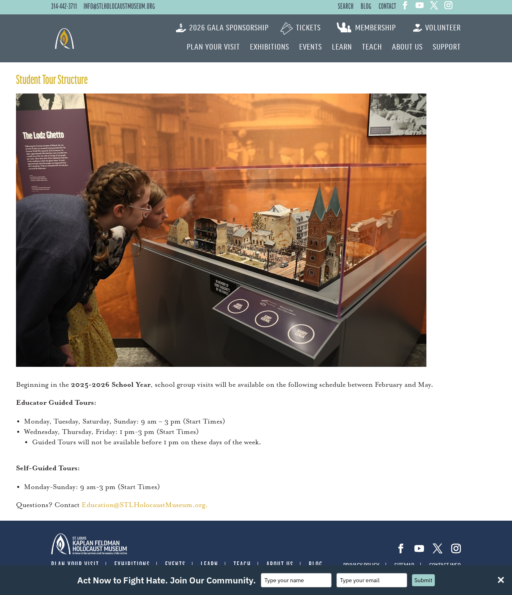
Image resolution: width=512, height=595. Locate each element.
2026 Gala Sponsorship (229, 28)
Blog (366, 7)
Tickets (308, 28)
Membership (375, 28)
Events (310, 47)
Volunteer (443, 28)
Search (346, 7)
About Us (407, 47)
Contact (387, 7)
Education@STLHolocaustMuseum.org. (145, 505)
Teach (372, 47)
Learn (342, 47)
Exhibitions (269, 47)
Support (447, 47)
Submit (423, 580)
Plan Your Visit (213, 47)
